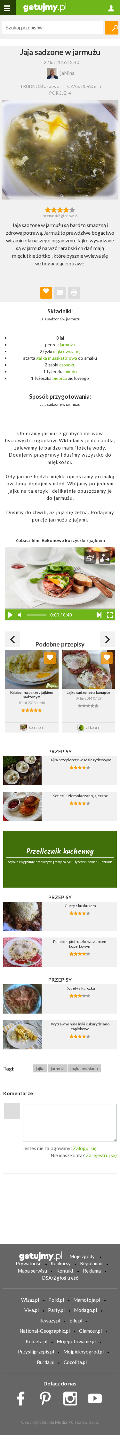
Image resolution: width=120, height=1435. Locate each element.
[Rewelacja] (72, 209)
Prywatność (28, 1263)
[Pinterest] (47, 1397)
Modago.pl (85, 1310)
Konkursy (61, 1263)
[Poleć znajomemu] (60, 293)
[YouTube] (97, 1397)
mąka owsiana (84, 1068)
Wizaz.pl (30, 1300)
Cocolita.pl (75, 1362)
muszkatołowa (62, 358)
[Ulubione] (50, 658)
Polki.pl (56, 1300)
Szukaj (111, 28)
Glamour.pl (90, 1331)
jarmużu (67, 344)
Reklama (92, 1271)
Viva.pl (31, 1310)
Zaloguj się (85, 1148)
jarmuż (57, 1068)
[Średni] (54, 209)
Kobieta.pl (36, 1341)
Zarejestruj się (101, 1155)
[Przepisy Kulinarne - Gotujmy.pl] (44, 6)
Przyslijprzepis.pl (36, 1351)
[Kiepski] (48, 209)
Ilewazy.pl (49, 1320)
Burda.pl (45, 1362)
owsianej (72, 351)
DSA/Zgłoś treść (60, 1278)
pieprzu (59, 378)
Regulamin (91, 1263)
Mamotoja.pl (86, 1300)
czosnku (67, 364)
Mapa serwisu (32, 1271)
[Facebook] (23, 1397)
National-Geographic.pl (45, 1331)
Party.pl (56, 1310)
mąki (57, 351)
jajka (40, 1068)
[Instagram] (72, 1397)
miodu (71, 371)
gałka (41, 358)
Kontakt (65, 1271)
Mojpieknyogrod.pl (83, 1351)
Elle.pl (75, 1320)
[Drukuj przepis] (74, 293)
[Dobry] (60, 209)
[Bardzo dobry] (66, 209)
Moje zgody (82, 1256)
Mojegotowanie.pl (76, 1341)
